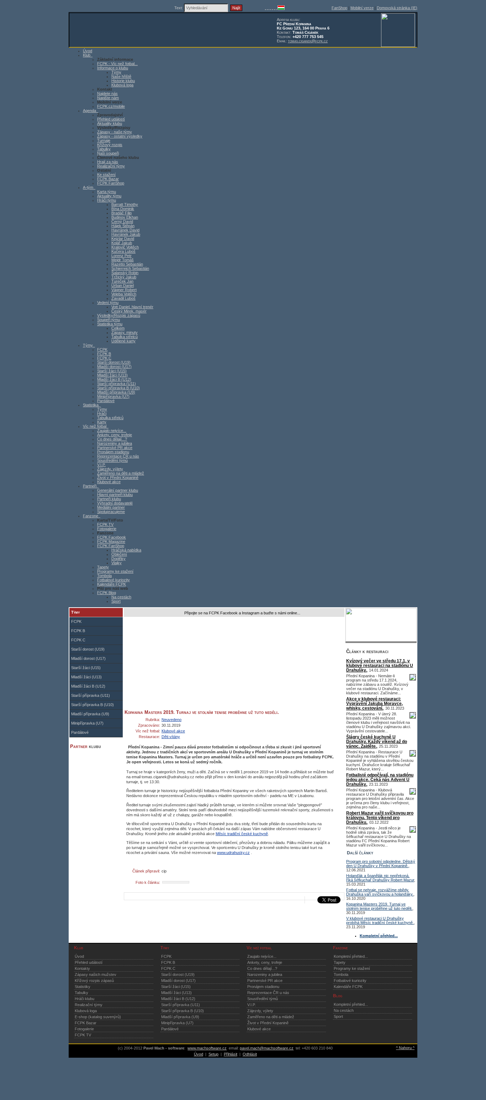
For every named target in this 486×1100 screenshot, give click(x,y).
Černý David (122, 221)
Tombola (104, 575)
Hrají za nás (107, 162)
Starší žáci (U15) (112, 371)
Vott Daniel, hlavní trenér (132, 307)
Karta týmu (106, 191)
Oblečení (119, 554)
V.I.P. (101, 465)
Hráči (101, 413)
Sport (116, 601)
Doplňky (118, 558)
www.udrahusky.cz (233, 852)
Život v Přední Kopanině (117, 477)
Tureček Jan (122, 281)
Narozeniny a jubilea (114, 443)
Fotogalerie (106, 529)
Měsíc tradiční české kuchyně (242, 834)
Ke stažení (106, 174)
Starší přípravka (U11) (116, 383)
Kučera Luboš (123, 251)
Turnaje (103, 140)
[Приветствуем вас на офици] (274, 8)
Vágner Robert (124, 290)
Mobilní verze (362, 8)
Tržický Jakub (123, 277)
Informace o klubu (112, 68)
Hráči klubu (84, 999)
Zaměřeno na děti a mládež (120, 473)
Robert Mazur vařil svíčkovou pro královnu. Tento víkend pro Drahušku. (379, 817)
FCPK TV (105, 524)
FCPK (102, 349)
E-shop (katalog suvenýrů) (98, 1017)
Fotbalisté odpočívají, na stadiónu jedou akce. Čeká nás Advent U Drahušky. (379, 779)
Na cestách (121, 597)
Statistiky (82, 986)
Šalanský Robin (124, 273)
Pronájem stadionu (113, 452)
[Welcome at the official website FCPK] (265, 8)
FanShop (339, 8)
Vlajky (116, 563)
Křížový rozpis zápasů (94, 980)
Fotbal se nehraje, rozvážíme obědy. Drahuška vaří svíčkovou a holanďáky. (379, 892)
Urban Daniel (122, 285)
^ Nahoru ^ (405, 1048)
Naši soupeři (108, 153)
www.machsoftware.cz (207, 1048)
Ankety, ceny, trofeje (114, 435)
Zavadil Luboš (123, 298)
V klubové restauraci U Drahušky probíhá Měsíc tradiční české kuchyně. (380, 920)
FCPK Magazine (111, 541)
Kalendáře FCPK (111, 584)
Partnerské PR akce (114, 447)
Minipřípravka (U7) (113, 396)
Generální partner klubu (117, 490)
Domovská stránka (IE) (397, 8)
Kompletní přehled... (351, 956)
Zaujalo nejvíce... (111, 430)
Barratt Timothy (124, 204)
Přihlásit (230, 1054)
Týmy (116, 72)
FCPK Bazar (108, 179)
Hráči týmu (106, 200)
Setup (213, 1054)
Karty (101, 422)
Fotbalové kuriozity (113, 580)
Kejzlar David (122, 238)
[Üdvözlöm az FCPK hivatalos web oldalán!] (281, 8)
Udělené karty (123, 341)
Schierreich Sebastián (130, 268)
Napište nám (108, 98)
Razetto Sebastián (127, 264)
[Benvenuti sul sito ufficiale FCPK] (270, 8)
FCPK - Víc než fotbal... (117, 64)
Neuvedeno (171, 719)
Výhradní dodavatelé (115, 503)
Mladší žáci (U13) (112, 375)
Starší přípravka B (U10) (118, 388)
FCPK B (104, 354)
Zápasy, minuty (124, 332)
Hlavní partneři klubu (115, 494)
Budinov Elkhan (124, 217)
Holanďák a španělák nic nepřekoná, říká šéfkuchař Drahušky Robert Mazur (380, 878)
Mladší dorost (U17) (114, 366)
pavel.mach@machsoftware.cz (267, 1048)
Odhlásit (250, 1054)
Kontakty (82, 968)
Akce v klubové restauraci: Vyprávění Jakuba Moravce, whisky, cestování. (374, 703)
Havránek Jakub (125, 234)
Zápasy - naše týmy (114, 132)
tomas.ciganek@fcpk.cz (308, 41)
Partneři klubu (109, 499)
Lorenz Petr (121, 255)
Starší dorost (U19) (114, 362)
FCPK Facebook (111, 537)
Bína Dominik (122, 209)
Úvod (79, 956)
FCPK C (104, 358)
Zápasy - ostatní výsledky (119, 136)
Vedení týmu (107, 302)
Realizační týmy (111, 166)
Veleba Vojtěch (123, 294)
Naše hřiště (121, 76)
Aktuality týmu (109, 196)
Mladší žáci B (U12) (114, 379)
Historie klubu (123, 81)
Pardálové (106, 401)
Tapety (103, 567)
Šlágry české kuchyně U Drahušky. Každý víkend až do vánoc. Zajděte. (376, 741)
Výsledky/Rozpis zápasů (118, 315)
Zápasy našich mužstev (95, 974)
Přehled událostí (111, 119)
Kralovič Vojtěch (125, 247)
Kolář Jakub (121, 243)
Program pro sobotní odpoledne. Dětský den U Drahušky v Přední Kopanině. (380, 863)
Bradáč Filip (121, 213)
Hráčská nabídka (126, 550)
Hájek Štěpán (122, 226)
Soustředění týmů (112, 460)
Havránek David (125, 230)
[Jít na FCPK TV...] (381, 640)
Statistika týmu (109, 324)
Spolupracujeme (111, 511)
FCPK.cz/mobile (111, 106)
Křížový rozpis (109, 145)
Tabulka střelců (124, 337)
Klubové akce (109, 482)
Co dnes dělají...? (112, 439)
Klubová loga (122, 85)
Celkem (118, 328)
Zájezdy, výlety (110, 469)
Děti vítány (171, 737)
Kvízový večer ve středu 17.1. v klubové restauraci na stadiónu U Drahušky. (379, 665)
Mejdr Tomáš (122, 260)
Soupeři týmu (108, 319)
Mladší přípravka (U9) (116, 392)
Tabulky (104, 149)
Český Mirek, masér (129, 311)
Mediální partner (111, 507)
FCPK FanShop (110, 183)
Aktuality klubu (109, 123)
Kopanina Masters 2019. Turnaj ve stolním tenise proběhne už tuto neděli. (379, 906)
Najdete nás (107, 93)
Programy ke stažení (115, 571)
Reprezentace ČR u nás (118, 456)
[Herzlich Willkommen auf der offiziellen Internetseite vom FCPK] (267, 8)
